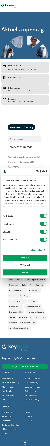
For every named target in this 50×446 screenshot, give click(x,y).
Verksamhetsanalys (28, 323)
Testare (12, 317)
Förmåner (12, 99)
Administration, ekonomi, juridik (22, 157)
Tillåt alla (25, 258)
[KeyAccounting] (4, 77)
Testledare (22, 317)
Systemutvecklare (16, 312)
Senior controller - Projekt (19, 296)
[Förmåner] (4, 98)
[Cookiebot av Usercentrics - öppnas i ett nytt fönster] (36, 172)
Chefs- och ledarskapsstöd (20, 162)
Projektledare (34, 290)
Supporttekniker (15, 306)
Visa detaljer (36, 250)
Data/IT (11, 167)
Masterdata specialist (17, 285)
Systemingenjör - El (33, 306)
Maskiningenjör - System (35, 280)
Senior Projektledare (17, 301)
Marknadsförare (15, 280)
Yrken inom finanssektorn (19, 328)
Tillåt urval (25, 265)
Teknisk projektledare (35, 312)
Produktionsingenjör (17, 290)
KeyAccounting (14, 77)
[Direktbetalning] (4, 66)
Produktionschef (36, 285)
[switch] (43, 224)
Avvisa (25, 272)
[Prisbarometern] (4, 88)
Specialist (33, 301)
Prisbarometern (14, 88)
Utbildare (13, 323)
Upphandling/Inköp (38, 317)
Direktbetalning (14, 65)
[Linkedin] (25, 442)
